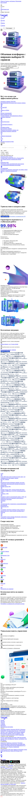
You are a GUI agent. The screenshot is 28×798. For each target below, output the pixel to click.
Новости (3, 1)
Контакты (3, 725)
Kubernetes (21, 734)
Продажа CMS (15, 737)
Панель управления (14, 746)
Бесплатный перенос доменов (8, 349)
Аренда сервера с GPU (18, 733)
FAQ (21, 750)
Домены (3, 722)
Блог (12, 749)
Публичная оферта (5, 744)
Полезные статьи (22, 749)
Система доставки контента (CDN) (9, 734)
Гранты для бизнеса (10, 1)
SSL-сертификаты (9, 738)
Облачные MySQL (15, 729)
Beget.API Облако (15, 750)
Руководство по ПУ (6, 749)
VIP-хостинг (22, 730)
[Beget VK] (14, 752)
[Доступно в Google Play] (15, 763)
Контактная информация (16, 745)
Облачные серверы (5, 729)
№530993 (10, 765)
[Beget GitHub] (14, 755)
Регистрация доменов (19, 732)
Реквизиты (3, 742)
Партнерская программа (7, 726)
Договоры (19, 742)
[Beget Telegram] (14, 756)
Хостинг (3, 721)
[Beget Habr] (14, 758)
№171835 (3, 767)
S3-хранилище (10, 730)
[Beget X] (14, 754)
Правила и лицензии (11, 742)
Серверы (3, 724)
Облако (2, 720)
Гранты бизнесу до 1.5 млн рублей (9, 344)
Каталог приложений (6, 737)
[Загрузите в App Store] (5, 763)
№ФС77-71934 (8, 768)
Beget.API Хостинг (5, 750)
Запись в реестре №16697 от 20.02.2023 (13, 783)
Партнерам (18, 1)
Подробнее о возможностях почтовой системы (12, 603)
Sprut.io (4, 740)
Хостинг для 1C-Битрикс (7, 732)
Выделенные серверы (6, 733)
